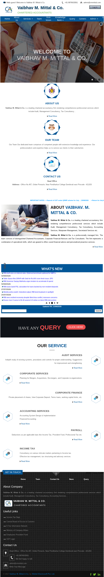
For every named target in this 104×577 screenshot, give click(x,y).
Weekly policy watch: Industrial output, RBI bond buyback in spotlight (28, 284)
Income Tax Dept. (13, 517)
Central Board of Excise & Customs (20, 522)
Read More (52, 116)
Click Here (76, 327)
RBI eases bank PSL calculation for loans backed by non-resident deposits (30, 278)
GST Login (10, 539)
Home (7, 18)
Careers (82, 18)
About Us (16, 18)
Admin (93, 18)
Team (39, 18)
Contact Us (54, 479)
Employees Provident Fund (17, 535)
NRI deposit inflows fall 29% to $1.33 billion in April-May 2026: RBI (27, 300)
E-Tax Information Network (16, 526)
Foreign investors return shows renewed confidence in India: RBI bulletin (30, 297)
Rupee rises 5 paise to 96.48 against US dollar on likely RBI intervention (29, 292)
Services (27, 18)
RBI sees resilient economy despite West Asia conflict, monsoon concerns (30, 289)
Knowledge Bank (60, 18)
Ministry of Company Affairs (17, 530)
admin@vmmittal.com (92, 2)
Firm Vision (48, 18)
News (71, 479)
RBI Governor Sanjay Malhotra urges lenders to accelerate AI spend (28, 273)
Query (72, 18)
